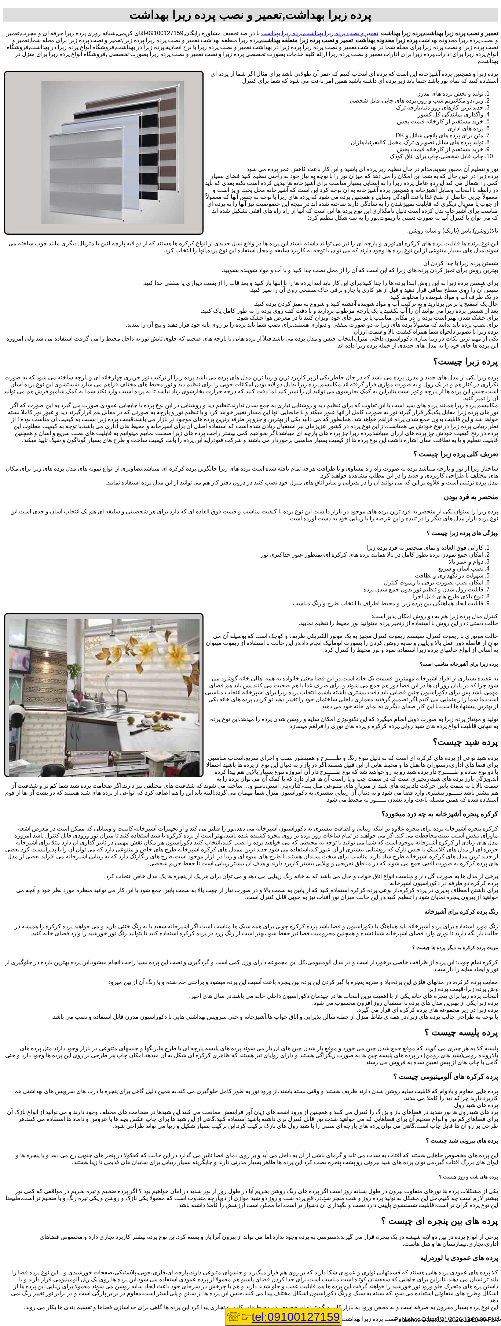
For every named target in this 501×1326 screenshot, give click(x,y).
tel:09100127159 (296, 1316)
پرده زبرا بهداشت (282, 33)
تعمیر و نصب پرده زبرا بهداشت (341, 33)
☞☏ (283, 1316)
